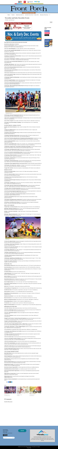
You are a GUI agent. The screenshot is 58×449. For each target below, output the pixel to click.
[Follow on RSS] (6, 435)
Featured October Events (33, 393)
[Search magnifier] (13, 437)
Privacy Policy (29, 447)
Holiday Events (19, 393)
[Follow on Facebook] (3, 435)
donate (22, 430)
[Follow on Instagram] (5, 435)
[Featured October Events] (35, 389)
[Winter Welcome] (10, 389)
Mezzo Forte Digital (37, 446)
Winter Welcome (6, 393)
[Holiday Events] (23, 389)
